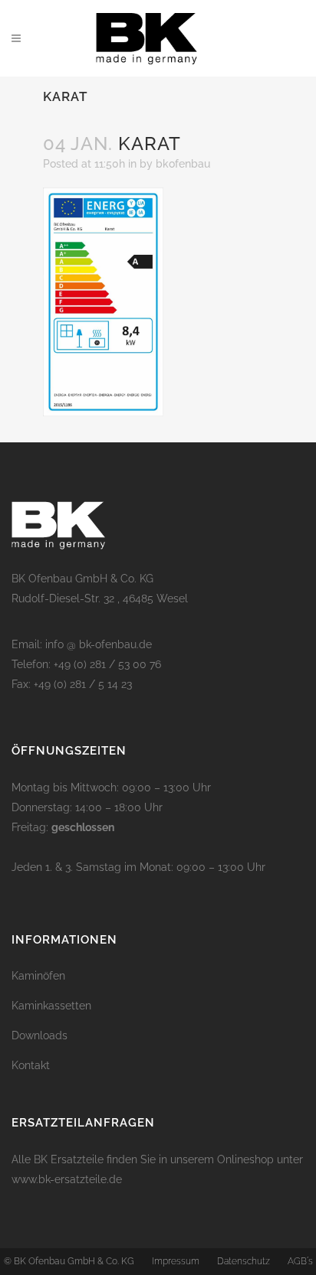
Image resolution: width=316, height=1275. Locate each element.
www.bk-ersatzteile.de (67, 1179)
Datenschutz (243, 1261)
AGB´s (300, 1261)
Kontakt (31, 1065)
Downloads (39, 1035)
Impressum (175, 1261)
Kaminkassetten (51, 1005)
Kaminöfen (38, 976)
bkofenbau (183, 164)
